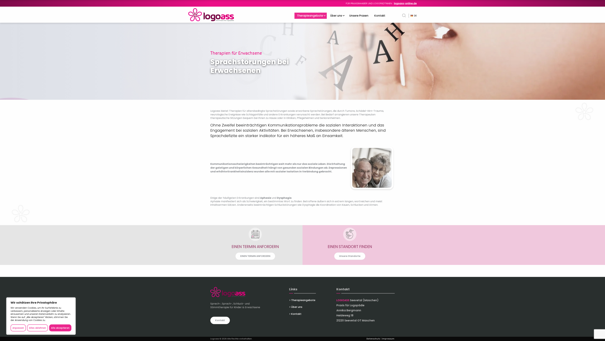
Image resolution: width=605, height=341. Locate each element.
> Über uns (295, 307)
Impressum (388, 338)
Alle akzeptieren (60, 327)
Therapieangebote (310, 16)
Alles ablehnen (37, 327)
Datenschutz (373, 338)
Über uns (336, 16)
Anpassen (18, 327)
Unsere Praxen (358, 16)
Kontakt (379, 16)
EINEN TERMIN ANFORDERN (255, 256)
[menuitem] (310, 16)
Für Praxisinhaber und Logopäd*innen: (381, 3)
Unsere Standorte (349, 256)
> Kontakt (295, 314)
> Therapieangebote (302, 300)
